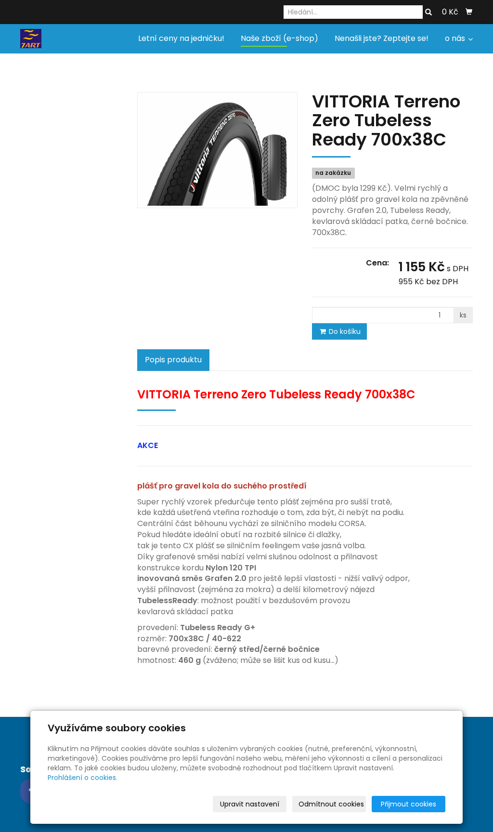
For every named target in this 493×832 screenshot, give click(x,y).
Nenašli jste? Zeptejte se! (381, 38)
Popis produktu (173, 359)
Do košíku (344, 331)
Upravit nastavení (249, 804)
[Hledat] (428, 12)
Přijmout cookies (408, 804)
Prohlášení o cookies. (82, 777)
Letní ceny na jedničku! (181, 38)
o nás (456, 38)
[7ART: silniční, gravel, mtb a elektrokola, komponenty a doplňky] (30, 37)
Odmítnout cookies (331, 804)
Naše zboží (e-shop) (279, 38)
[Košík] (469, 12)
